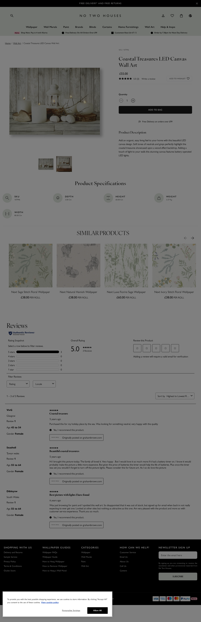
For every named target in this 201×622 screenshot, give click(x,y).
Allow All (97, 610)
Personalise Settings (71, 610)
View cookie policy (50, 602)
